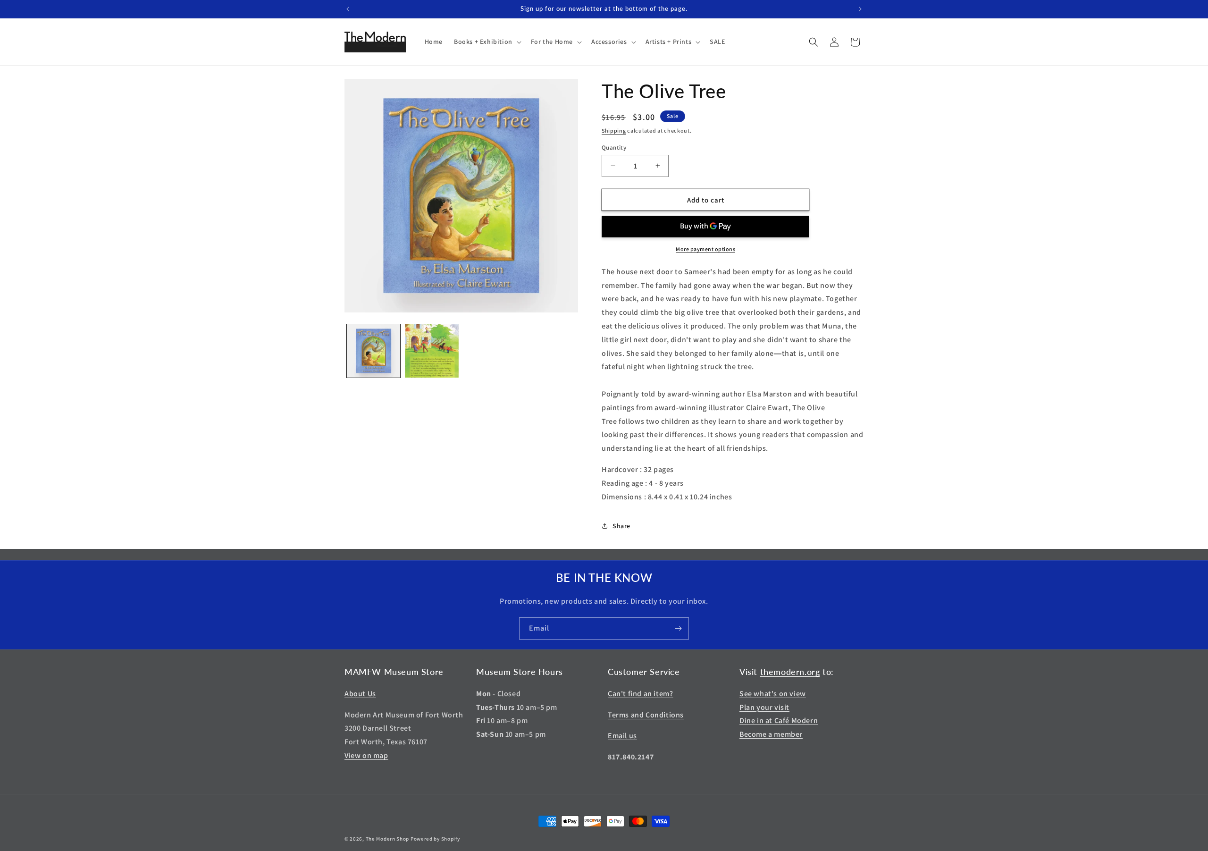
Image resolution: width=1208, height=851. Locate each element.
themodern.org (790, 671)
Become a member (771, 734)
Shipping (614, 130)
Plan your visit (764, 707)
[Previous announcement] (347, 9)
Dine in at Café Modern (778, 720)
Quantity (614, 147)
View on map (366, 755)
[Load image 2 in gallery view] (431, 351)
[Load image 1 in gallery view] (373, 351)
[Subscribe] (678, 628)
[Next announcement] (860, 9)
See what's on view (772, 694)
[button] (486, 41)
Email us (622, 736)
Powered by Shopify (435, 838)
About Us (360, 694)
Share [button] (621, 526)
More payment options (705, 249)
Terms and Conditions (646, 715)
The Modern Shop (388, 838)
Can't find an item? (640, 694)
